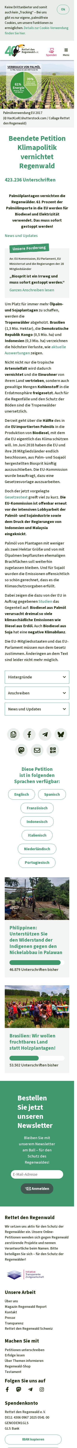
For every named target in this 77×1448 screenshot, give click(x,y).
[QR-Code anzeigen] (53, 750)
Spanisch (52, 794)
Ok (63, 9)
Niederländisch (37, 849)
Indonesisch (37, 821)
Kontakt (11, 1312)
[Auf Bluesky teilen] (60, 734)
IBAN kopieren (33, 1439)
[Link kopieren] (13, 734)
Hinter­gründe (20, 677)
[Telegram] (30, 1390)
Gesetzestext (16, 497)
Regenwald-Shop (18, 1366)
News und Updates (21, 235)
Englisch (21, 794)
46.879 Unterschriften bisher (33, 969)
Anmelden (40, 1188)
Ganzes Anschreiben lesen (31, 290)
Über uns (11, 1301)
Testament (13, 1371)
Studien (45, 601)
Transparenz (14, 1323)
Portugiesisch (37, 862)
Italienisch (37, 835)
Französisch (37, 808)
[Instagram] (41, 1390)
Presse (10, 1317)
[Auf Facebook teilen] (29, 734)
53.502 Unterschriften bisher (33, 1065)
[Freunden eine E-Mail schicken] (37, 750)
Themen (24, 1360)
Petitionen (24, 1349)
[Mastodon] (18, 1390)
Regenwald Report (26, 1306)
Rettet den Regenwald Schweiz (29, 1328)
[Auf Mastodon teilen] (21, 750)
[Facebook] (7, 1390)
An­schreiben (18, 693)
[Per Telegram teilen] (45, 734)
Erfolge (15, 1355)
